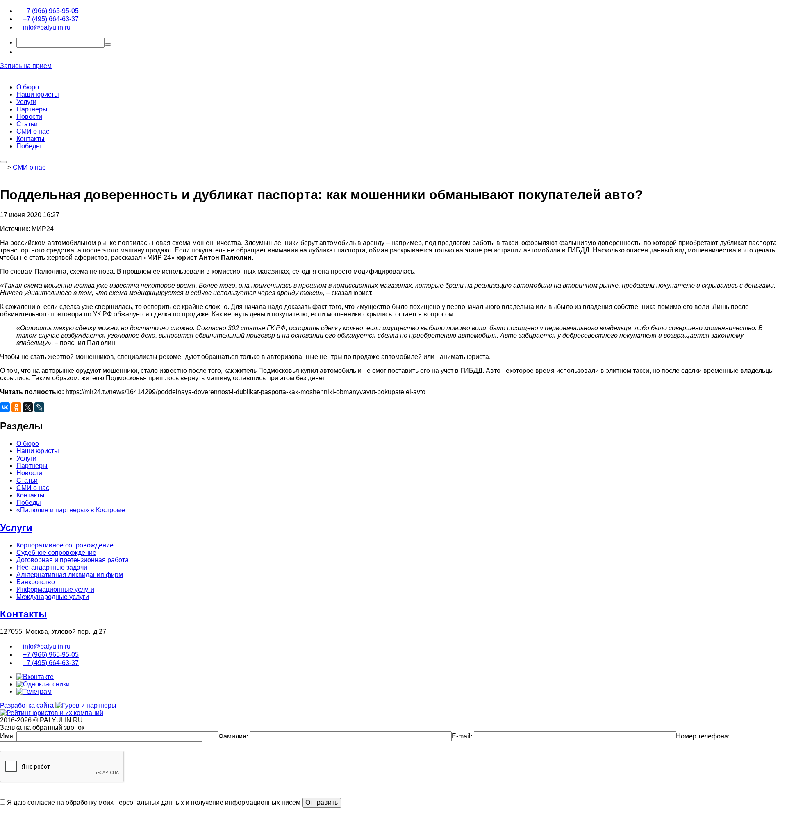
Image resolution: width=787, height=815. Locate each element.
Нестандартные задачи (51, 567)
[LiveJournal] (39, 407)
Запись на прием (26, 65)
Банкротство (35, 582)
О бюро (27, 87)
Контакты (30, 138)
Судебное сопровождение (56, 552)
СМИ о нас (32, 131)
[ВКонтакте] (5, 407)
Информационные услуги (55, 589)
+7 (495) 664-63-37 (51, 19)
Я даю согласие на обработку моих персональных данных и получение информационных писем (152, 802)
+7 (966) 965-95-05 (51, 10)
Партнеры (32, 109)
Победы (28, 146)
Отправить (321, 802)
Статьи (27, 123)
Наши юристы (37, 94)
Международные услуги (52, 596)
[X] (28, 407)
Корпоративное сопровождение (65, 545)
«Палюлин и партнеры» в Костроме (70, 509)
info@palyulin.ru (47, 27)
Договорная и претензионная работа (72, 559)
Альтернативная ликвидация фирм (69, 574)
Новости (29, 116)
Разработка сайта (27, 705)
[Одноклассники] (16, 407)
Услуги (26, 101)
